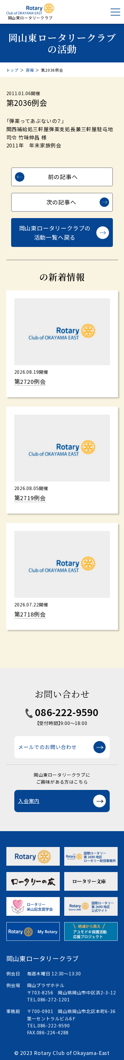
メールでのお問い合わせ (47, 747)
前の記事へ (63, 176)
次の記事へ (61, 202)
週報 (30, 70)
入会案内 (28, 801)
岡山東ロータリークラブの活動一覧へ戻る (55, 232)
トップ (12, 70)
